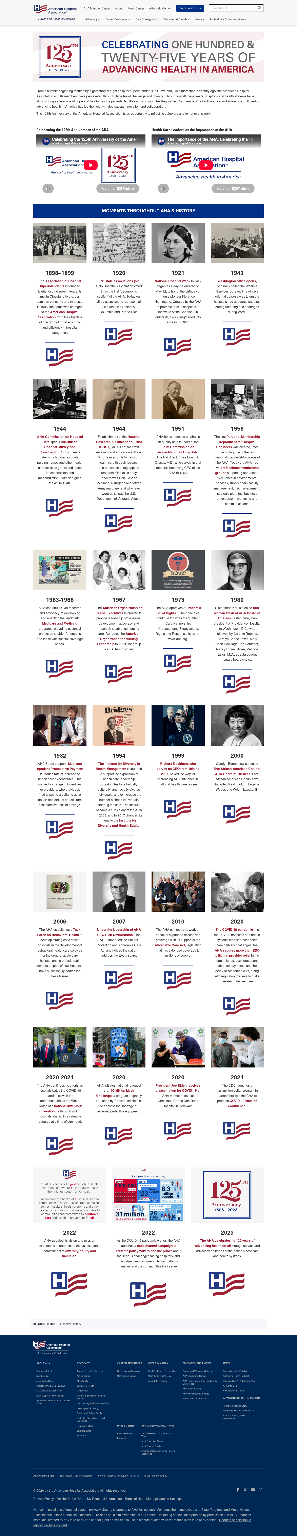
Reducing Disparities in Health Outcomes (91, 1419)
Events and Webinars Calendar (198, 1370)
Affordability (82, 1380)
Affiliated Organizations (157, 1425)
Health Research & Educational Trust (156, 1435)
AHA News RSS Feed (233, 1390)
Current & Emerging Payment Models (91, 1397)
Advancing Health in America (241, 1398)
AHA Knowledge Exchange (196, 1393)
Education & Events (175, 19)
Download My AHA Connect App (239, 1380)
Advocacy (91, 19)
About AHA (43, 1363)
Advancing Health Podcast (236, 1375)
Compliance (82, 1390)
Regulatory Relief (85, 1425)
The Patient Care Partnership (76, 1475)
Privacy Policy (43, 1498)
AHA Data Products (157, 1380)
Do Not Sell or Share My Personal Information (89, 1498)
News (198, 19)
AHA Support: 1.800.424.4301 (50, 1395)
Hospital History (70, 1323)
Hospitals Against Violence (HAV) (93, 1403)
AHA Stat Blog (230, 1385)
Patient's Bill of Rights (155, 1475)
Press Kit (121, 1438)
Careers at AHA (44, 1370)
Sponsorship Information (194, 1398)
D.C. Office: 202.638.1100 (49, 1390)
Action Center (83, 1375)
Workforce (82, 1435)
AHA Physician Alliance (152, 1440)
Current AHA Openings (128, 1370)
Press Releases (125, 1433)
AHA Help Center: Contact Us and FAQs (53, 1402)
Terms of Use (134, 1498)
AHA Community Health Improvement (234, 1417)
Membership (42, 1375)
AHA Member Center (97, 8)
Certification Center (126, 1375)
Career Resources (116, 19)
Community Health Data (160, 1375)
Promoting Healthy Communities (238, 1410)
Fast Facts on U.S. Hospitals (162, 1370)
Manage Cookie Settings (164, 1498)
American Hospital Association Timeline (117, 1475)
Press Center (135, 8)
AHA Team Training (192, 1388)
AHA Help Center (160, 8)
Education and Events (197, 1363)
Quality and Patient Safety (89, 1413)
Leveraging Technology (88, 1408)
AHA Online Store (45, 1380)
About (119, 8)
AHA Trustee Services (152, 1445)
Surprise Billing (84, 1430)
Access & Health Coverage (90, 1370)
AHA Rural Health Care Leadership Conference (200, 1382)
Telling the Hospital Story (235, 1405)
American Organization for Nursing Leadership (158, 1452)
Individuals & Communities (227, 19)
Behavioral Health (85, 1385)
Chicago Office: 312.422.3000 (50, 1385)
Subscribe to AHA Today (235, 1370)
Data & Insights (145, 19)
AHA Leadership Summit (194, 1375)
